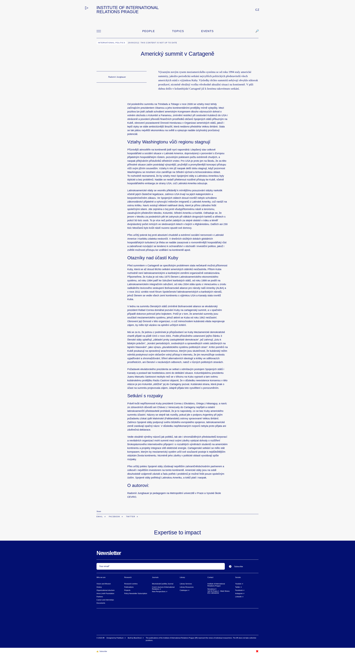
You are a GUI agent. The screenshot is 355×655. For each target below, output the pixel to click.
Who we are (101, 577)
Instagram (239, 593)
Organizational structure (106, 590)
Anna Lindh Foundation (105, 593)
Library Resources (187, 587)
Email (100, 517)
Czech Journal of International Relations (163, 588)
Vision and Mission (104, 584)
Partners (100, 597)
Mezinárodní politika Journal (162, 584)
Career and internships (105, 600)
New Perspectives (159, 592)
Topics (178, 31)
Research (128, 577)
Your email (104, 566)
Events (207, 31)
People (148, 31)
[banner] (129, 10)
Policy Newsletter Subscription (135, 593)
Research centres (131, 584)
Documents (101, 603)
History (99, 587)
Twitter (131, 517)
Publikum (120, 638)
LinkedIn (238, 597)
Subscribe (238, 566)
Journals (155, 577)
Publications (129, 587)
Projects (127, 590)
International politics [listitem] (111, 43)
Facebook (115, 517)
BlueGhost (138, 638)
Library (182, 577)
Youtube (238, 584)
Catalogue (184, 590)
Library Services (186, 584)
